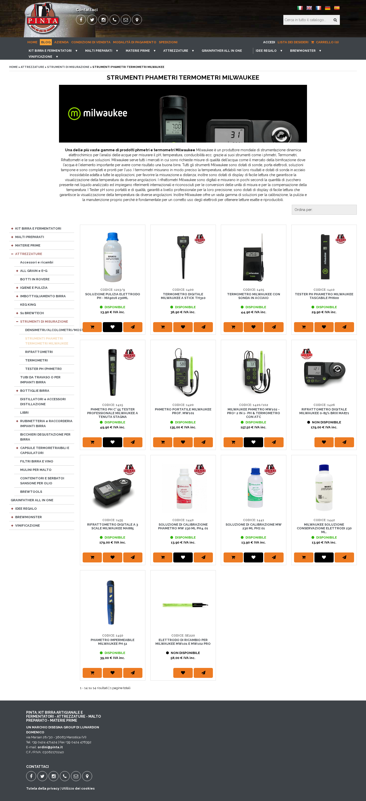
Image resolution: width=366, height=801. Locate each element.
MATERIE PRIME (138, 50)
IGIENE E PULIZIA (34, 288)
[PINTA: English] (309, 10)
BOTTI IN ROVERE (35, 279)
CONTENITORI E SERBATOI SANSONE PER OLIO (42, 480)
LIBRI (24, 412)
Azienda (61, 42)
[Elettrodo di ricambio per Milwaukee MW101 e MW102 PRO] (183, 603)
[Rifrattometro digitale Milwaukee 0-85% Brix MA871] (324, 373)
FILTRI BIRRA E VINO (36, 461)
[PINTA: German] (328, 10)
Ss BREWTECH (32, 313)
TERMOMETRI (36, 360)
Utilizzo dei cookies (78, 788)
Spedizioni (168, 42)
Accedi (269, 42)
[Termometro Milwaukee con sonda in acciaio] (254, 257)
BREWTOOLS (31, 492)
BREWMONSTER (302, 50)
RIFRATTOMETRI (39, 352)
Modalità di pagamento (134, 42)
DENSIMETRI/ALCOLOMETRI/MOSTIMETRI (49, 330)
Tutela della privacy (42, 788)
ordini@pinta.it (50, 747)
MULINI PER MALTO (36, 470)
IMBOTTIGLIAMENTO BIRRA (43, 296)
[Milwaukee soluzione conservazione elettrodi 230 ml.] (324, 488)
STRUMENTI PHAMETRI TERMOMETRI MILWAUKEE (46, 341)
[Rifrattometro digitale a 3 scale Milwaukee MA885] (113, 488)
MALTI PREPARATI (98, 50)
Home (32, 42)
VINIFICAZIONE (40, 56)
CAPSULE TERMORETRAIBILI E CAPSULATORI (44, 450)
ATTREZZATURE (175, 50)
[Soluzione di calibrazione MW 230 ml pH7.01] (254, 488)
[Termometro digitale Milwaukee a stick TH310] (183, 257)
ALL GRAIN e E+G (33, 271)
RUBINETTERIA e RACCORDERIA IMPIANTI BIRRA (46, 423)
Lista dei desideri (293, 42)
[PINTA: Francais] (318, 10)
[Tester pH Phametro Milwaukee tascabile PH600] (324, 257)
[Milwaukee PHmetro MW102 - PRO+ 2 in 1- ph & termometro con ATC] (254, 373)
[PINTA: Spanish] (337, 10)
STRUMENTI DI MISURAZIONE (68, 67)
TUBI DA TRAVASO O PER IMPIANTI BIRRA (40, 379)
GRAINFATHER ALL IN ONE (222, 50)
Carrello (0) (327, 42)
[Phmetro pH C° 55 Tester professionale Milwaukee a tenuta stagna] (113, 373)
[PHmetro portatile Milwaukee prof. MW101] (183, 373)
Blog (46, 42)
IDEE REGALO (266, 50)
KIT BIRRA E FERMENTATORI (50, 50)
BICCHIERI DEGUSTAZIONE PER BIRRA (45, 437)
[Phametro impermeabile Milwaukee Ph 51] (113, 603)
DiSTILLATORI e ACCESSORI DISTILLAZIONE (43, 401)
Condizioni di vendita (91, 42)
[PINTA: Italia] (300, 10)
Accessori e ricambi (36, 262)
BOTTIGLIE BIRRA (34, 391)
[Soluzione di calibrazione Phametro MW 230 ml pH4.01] (183, 488)
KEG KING (28, 304)
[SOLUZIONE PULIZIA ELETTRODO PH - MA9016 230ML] (113, 257)
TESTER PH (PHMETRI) (43, 369)
